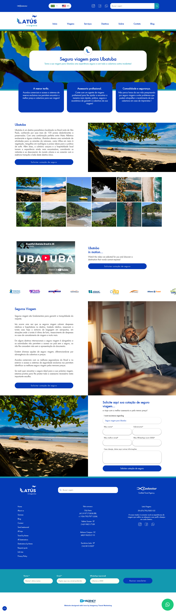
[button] (70, 24)
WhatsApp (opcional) (98, 576)
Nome (26, 576)
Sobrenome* (138, 427)
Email (59, 576)
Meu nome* (108, 427)
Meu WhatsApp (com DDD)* (144, 438)
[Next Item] (157, 201)
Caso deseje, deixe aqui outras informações (120, 449)
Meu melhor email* (111, 438)
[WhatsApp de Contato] (168, 604)
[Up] (4, 608)
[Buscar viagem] (156, 6)
